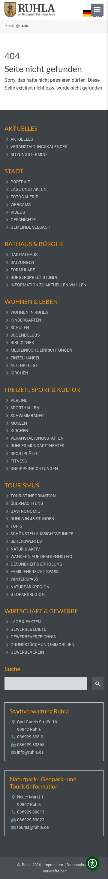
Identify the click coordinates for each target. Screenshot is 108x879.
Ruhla (9, 26)
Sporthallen (24, 407)
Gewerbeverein (27, 652)
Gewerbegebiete (28, 629)
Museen (18, 423)
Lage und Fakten (28, 189)
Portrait (20, 181)
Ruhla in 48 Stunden (32, 518)
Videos (17, 212)
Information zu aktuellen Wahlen (48, 284)
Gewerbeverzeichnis (33, 636)
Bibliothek (22, 342)
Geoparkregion (27, 594)
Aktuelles (21, 139)
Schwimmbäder (27, 415)
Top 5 (16, 526)
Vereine (18, 400)
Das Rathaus (24, 254)
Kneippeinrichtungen (34, 468)
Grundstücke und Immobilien (42, 644)
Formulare (22, 269)
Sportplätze (24, 453)
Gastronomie (25, 511)
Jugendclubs (25, 335)
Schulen (19, 327)
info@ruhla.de (30, 752)
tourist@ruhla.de (33, 827)
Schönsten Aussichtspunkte (42, 533)
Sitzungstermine (29, 154)
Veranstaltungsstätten (37, 438)
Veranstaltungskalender (39, 146)
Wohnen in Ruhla (29, 312)
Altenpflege (24, 365)
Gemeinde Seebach (30, 227)
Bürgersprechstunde (34, 277)
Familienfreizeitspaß (34, 571)
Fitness (18, 461)
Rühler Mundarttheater (37, 445)
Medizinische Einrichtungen (41, 350)
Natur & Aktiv (25, 549)
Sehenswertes (26, 541)
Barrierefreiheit (54, 871)
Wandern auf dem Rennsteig (41, 556)
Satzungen (22, 262)
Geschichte (23, 219)
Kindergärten (25, 320)
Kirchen (19, 373)
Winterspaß (24, 579)
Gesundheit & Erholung (36, 564)
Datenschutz (77, 864)
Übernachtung (27, 503)
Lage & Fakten (25, 621)
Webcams (20, 204)
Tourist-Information (33, 495)
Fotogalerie (24, 196)
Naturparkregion (30, 586)
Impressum (53, 864)
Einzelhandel (25, 358)
